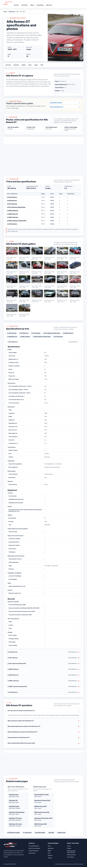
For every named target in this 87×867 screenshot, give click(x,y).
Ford (49, 853)
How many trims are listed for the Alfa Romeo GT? (21, 710)
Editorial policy (71, 854)
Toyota (50, 857)
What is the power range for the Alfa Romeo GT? (21, 720)
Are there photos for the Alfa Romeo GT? (19, 737)
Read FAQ (51, 832)
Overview (8, 65)
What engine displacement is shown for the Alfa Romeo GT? (24, 726)
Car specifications (34, 846)
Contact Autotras (33, 850)
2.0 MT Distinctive (12, 197)
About (69, 846)
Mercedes (51, 848)
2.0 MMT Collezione (12, 217)
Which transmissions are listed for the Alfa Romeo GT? (22, 732)
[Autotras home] (10, 845)
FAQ (42, 65)
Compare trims (61, 832)
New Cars (49, 5)
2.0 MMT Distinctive (12, 210)
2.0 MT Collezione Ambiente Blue (16, 207)
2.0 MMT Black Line (12, 214)
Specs (36, 65)
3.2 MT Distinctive (12, 224)
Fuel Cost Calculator (34, 848)
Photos (23, 65)
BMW (49, 850)
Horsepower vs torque (65, 102)
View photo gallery (40, 832)
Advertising (32, 853)
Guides (69, 848)
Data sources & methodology (71, 851)
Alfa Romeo (12, 11)
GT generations (27, 832)
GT (17, 11)
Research (16, 65)
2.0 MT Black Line (12, 200)
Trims (29, 65)
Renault (50, 855)
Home (5, 11)
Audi (49, 846)
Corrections (70, 857)
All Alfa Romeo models (13, 832)
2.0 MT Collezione (12, 204)
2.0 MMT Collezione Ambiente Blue (16, 220)
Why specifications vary (65, 106)
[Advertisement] (43, 156)
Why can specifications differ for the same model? (21, 743)
